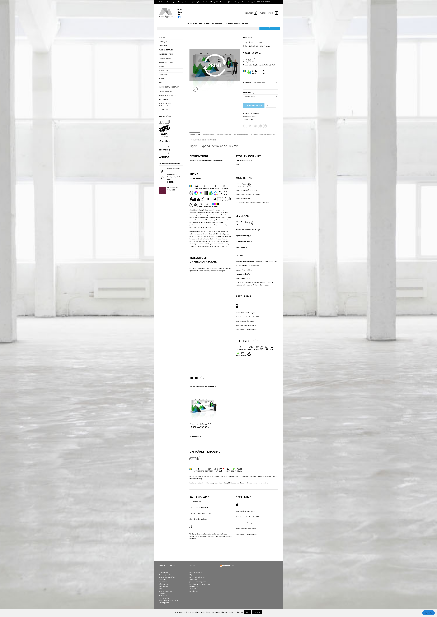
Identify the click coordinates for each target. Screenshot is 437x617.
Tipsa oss (192, 589)
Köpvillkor (162, 593)
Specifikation (208, 135)
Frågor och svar (224, 135)
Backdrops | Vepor (166, 54)
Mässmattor (164, 70)
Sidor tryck (247, 83)
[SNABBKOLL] (203, 405)
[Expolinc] (171, 128)
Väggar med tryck (166, 50)
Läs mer (257, 612)
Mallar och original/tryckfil (263, 135)
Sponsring (193, 579)
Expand (250, 120)
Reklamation (163, 596)
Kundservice (217, 24)
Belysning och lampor (167, 95)
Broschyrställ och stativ (169, 87)
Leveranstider (163, 586)
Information (194, 135)
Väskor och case (165, 91)
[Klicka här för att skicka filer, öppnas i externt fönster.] (256, 13)
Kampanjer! (197, 24)
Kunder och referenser (197, 577)
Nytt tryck (163, 99)
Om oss (245, 24)
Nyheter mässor (228, 566)
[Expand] (171, 122)
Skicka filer (162, 579)
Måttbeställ (163, 46)
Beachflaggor (164, 79)
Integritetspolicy (164, 598)
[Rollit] (171, 141)
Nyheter (162, 37)
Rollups (162, 83)
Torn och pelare (165, 58)
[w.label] (171, 157)
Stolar (161, 66)
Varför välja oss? (164, 575)
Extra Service (164, 110)
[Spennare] (171, 150)
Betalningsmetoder (165, 591)
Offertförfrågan (241, 135)
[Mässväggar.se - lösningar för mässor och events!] (166, 12)
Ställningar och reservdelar (165, 104)
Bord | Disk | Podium (166, 62)
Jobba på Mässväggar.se (197, 582)
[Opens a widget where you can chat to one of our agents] (428, 613)
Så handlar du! (164, 572)
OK (247, 612)
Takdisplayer (164, 75)
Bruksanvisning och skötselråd (202, 140)
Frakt (160, 589)
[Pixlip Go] (171, 135)
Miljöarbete (193, 575)
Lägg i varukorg (254, 105)
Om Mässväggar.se (195, 572)
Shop (189, 24)
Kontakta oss (193, 591)
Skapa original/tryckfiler (167, 577)
